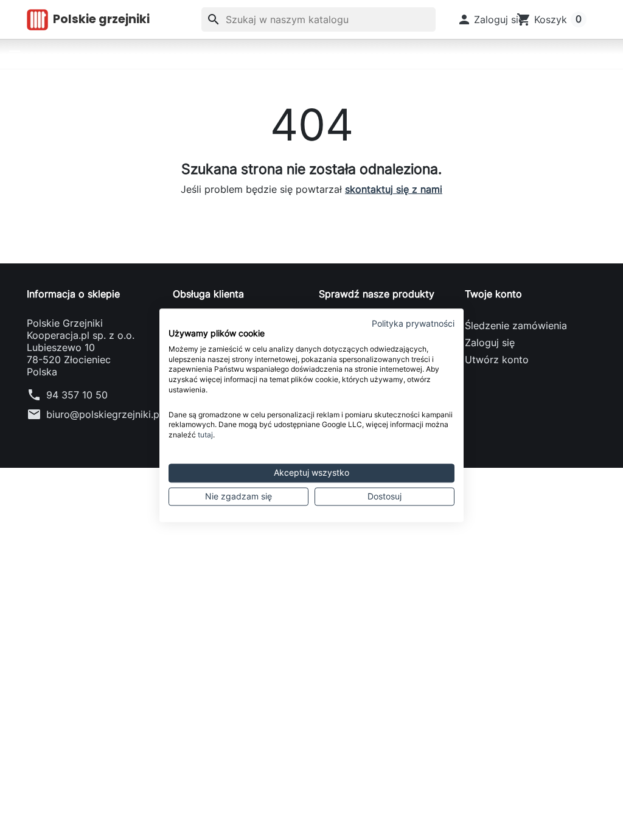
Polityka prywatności (413, 324)
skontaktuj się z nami (393, 189)
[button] (491, 19)
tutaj (205, 434)
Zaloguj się (490, 342)
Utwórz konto (497, 359)
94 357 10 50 (77, 395)
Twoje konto (493, 294)
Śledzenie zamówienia (516, 325)
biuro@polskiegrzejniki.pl (104, 414)
